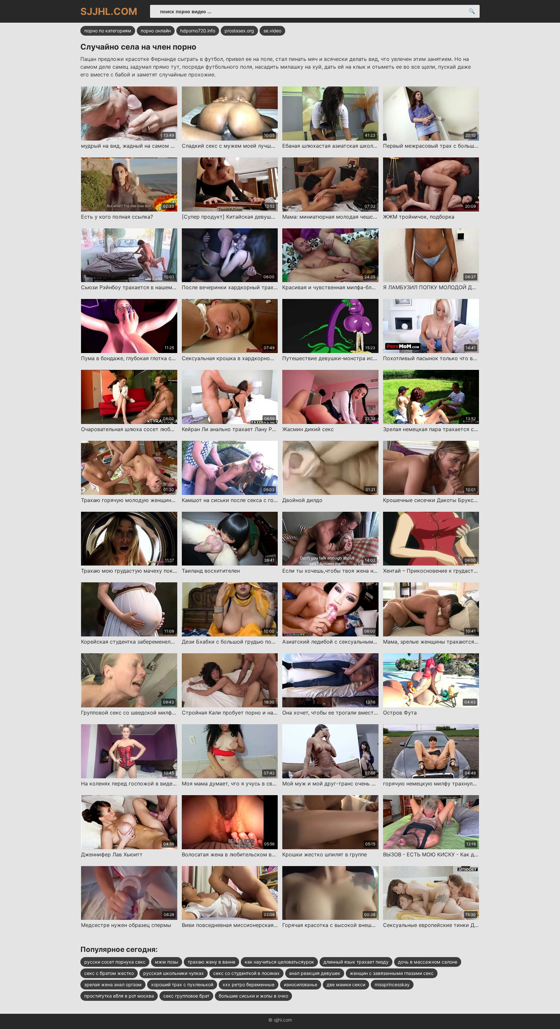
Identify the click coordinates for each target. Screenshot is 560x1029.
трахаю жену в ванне (211, 962)
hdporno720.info (197, 30)
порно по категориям (107, 30)
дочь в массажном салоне (427, 962)
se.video (272, 30)
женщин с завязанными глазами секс (392, 973)
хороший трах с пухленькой (182, 984)
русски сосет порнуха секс (115, 962)
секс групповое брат (186, 996)
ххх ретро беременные (248, 984)
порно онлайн (156, 30)
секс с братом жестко (109, 973)
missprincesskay (392, 984)
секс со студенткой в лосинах (246, 973)
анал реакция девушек (314, 973)
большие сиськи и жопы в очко (253, 996)
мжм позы (166, 962)
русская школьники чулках (173, 973)
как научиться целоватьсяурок (279, 962)
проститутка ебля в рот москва (119, 996)
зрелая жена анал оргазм (113, 984)
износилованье (300, 984)
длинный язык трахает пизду (356, 962)
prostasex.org (239, 30)
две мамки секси (346, 984)
